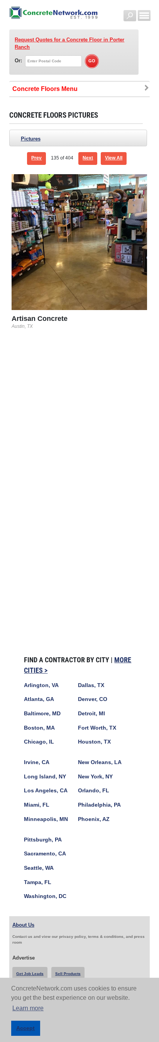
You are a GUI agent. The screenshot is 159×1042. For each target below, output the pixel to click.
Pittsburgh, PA (43, 840)
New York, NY (95, 777)
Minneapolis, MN (46, 819)
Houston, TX (94, 742)
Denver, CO (92, 699)
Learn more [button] (28, 1008)
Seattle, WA (39, 868)
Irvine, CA (36, 762)
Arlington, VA (41, 685)
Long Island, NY (45, 777)
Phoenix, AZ (94, 819)
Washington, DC (45, 896)
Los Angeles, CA (46, 790)
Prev (36, 158)
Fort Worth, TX (97, 728)
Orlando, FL (93, 790)
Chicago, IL (39, 742)
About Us (23, 925)
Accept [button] (25, 1028)
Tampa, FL (37, 882)
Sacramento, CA (45, 854)
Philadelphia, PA (99, 805)
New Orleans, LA (100, 762)
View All (113, 158)
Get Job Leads (30, 974)
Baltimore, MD (42, 713)
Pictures (31, 139)
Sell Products (68, 974)
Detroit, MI (91, 713)
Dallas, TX (91, 685)
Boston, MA (39, 728)
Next (88, 158)
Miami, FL (36, 805)
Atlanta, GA (39, 699)
